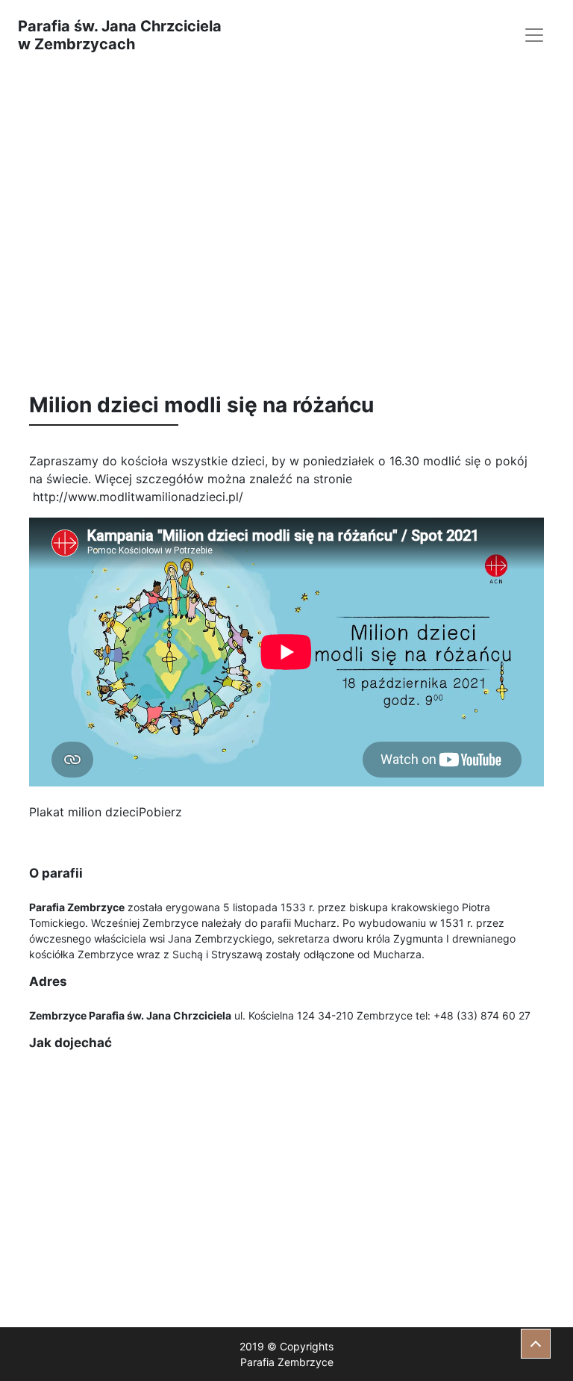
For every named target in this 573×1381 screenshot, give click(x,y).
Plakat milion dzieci (84, 811)
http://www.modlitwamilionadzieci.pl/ (138, 496)
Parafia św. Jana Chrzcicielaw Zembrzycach (120, 35)
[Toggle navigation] (534, 35)
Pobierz (160, 811)
